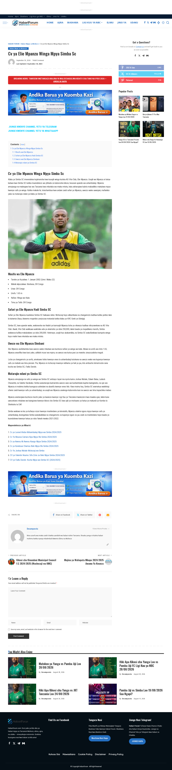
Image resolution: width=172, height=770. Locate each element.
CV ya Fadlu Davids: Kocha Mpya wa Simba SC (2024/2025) (35, 460)
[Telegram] (151, 23)
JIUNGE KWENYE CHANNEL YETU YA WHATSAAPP (33, 130)
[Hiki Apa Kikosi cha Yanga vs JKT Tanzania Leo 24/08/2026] (22, 694)
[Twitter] (148, 23)
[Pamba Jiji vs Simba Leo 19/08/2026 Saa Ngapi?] (103, 694)
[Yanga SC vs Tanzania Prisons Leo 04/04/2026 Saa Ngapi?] (129, 129)
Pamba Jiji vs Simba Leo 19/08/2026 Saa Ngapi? (141, 692)
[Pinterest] (99, 515)
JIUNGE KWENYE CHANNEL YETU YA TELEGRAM (33, 126)
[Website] (107, 544)
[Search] (167, 23)
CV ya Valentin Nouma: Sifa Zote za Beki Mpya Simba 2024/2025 (37, 455)
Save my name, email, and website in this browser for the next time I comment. (36, 629)
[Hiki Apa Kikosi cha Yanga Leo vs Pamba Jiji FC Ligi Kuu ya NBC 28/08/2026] (103, 667)
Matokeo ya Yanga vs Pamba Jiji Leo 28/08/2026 (60, 666)
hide (22, 145)
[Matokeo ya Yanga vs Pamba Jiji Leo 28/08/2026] (22, 667)
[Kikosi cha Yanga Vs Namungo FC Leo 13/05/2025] (153, 129)
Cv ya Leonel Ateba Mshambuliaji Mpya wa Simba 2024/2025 (35, 432)
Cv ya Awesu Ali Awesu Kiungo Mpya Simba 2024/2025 (33, 441)
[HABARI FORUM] (25, 23)
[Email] (108, 515)
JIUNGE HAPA (137, 741)
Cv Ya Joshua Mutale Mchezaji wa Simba (27, 450)
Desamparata (32, 528)
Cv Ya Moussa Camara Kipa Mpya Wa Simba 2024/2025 (33, 437)
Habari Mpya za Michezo (18, 48)
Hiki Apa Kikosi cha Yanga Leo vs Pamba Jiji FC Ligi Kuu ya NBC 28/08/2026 (138, 665)
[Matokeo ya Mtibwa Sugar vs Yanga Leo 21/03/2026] (129, 104)
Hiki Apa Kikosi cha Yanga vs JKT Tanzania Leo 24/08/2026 (58, 692)
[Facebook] (145, 23)
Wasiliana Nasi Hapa (100, 738)
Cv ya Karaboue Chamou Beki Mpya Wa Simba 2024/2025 (34, 446)
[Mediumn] (154, 23)
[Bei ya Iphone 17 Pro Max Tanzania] (153, 104)
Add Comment (39, 60)
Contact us (140, 47)
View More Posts (100, 529)
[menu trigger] (7, 23)
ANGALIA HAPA (60, 81)
